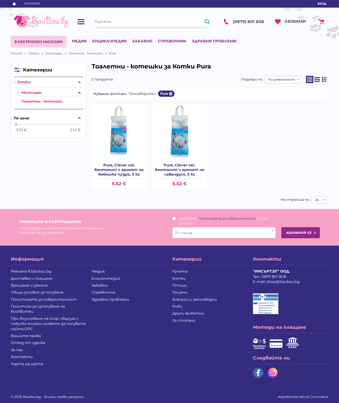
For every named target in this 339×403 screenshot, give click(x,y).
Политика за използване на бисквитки (38, 309)
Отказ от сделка (28, 343)
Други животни (188, 313)
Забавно (142, 41)
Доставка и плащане (31, 278)
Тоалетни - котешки (85, 53)
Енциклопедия (109, 41)
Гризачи (180, 292)
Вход (322, 3)
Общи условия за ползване (37, 292)
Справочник (172, 41)
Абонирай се (299, 233)
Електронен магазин (39, 42)
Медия (79, 41)
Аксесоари (53, 53)
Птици (179, 285)
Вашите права (26, 336)
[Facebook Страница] (258, 373)
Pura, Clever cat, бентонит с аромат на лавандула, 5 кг (179, 169)
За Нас (17, 350)
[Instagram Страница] (272, 373)
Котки (33, 53)
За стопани (184, 320)
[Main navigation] (81, 22)
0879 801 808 (274, 276)
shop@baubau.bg (283, 281)
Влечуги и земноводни (194, 299)
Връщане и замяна (29, 285)
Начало (16, 53)
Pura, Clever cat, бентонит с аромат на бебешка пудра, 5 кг (119, 169)
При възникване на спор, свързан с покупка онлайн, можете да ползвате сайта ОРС (48, 323)
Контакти (32, 3)
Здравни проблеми (214, 41)
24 (317, 200)
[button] (309, 79)
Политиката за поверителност (227, 218)
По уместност (281, 79)
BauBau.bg (32, 397)
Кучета (179, 271)
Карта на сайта (27, 364)
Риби (177, 306)
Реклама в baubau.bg (31, 271)
